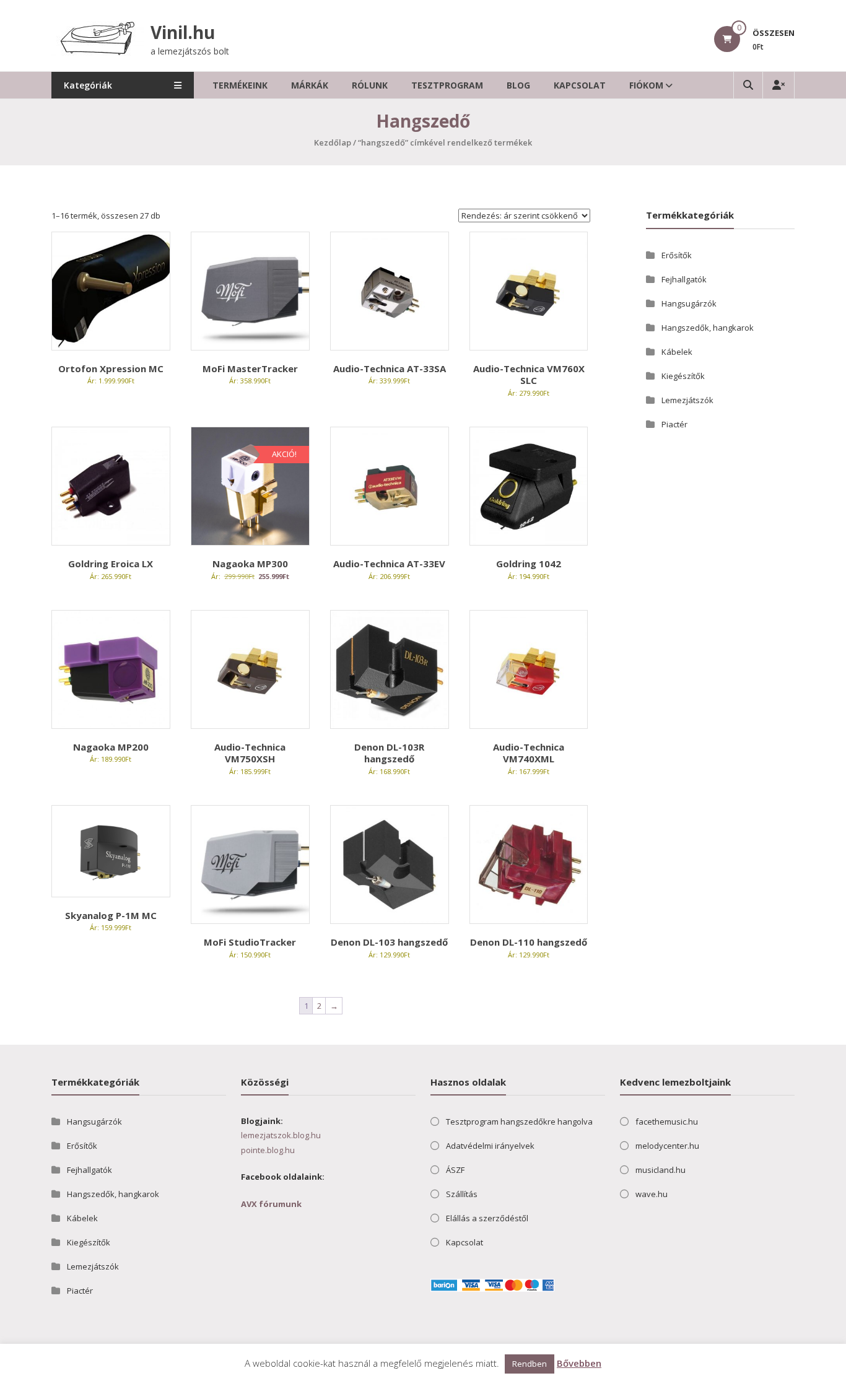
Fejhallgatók (684, 279)
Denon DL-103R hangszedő (389, 753)
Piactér (674, 424)
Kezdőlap (332, 142)
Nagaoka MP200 (111, 747)
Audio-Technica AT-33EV (389, 563)
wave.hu (651, 1194)
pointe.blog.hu (268, 1150)
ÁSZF (455, 1169)
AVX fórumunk (271, 1203)
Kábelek (676, 351)
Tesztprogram (447, 85)
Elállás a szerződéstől (487, 1218)
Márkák (309, 85)
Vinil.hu (182, 32)
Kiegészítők (683, 375)
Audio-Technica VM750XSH (250, 753)
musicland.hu (660, 1169)
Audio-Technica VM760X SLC (529, 374)
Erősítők (676, 255)
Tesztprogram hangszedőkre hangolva (519, 1121)
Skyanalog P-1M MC (111, 915)
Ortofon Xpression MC (111, 368)
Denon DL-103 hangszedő (389, 942)
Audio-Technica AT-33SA (389, 368)
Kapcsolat (580, 85)
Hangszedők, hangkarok (707, 327)
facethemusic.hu (666, 1121)
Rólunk (370, 85)
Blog (518, 85)
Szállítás (462, 1194)
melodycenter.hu (667, 1145)
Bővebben (579, 1363)
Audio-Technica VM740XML (528, 753)
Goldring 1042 (528, 563)
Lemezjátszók (687, 400)
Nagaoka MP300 (250, 563)
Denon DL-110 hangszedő (528, 942)
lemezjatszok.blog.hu (281, 1135)
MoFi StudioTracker (250, 942)
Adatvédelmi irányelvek (490, 1145)
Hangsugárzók (689, 303)
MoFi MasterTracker (250, 368)
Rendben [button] (529, 1363)
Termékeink (240, 85)
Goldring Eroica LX (110, 563)
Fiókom (646, 85)
